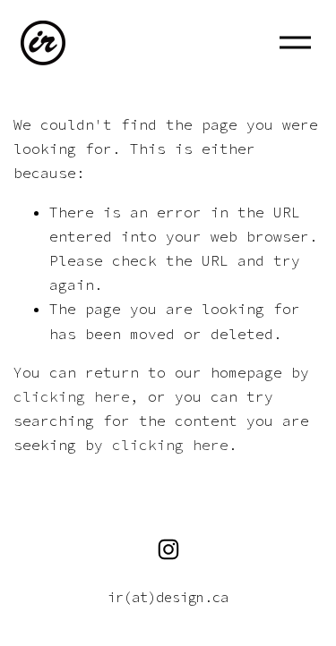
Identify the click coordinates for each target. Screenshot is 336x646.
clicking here (71, 396)
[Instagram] (168, 549)
